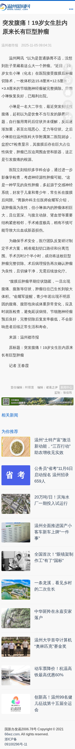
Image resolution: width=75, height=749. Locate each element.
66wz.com (12, 734)
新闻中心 (66, 387)
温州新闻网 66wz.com (38, 376)
